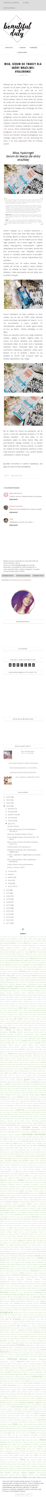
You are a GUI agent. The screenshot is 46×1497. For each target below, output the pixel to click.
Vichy (24, 1449)
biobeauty (28, 978)
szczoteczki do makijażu (38, 1417)
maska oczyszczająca (35, 1197)
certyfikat (30, 1004)
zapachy (43, 1475)
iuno (42, 1105)
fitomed (30, 1073)
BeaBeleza (38, 969)
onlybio (22, 1273)
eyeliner (17, 1066)
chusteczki (25, 1006)
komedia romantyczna (31, 1129)
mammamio (29, 1182)
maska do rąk (4, 1193)
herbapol (8, 1095)
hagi (29, 1088)
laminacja (9, 1163)
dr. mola (18, 1043)
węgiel (27, 1455)
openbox (24, 1275)
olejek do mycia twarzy (18, 1266)
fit (27, 1073)
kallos (27, 1116)
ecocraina (39, 1051)
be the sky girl (29, 969)
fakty (1, 1069)
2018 (8, 902)
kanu (31, 1116)
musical (37, 1228)
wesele (17, 1455)
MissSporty (36, 1217)
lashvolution (15, 1165)
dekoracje (31, 1025)
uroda (18, 1444)
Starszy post (38, 575)
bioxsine (43, 982)
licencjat (15, 1169)
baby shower (25, 958)
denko (8, 1029)
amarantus (42, 943)
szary (21, 1417)
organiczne (34, 1277)
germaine (20, 1082)
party (40, 1288)
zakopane (24, 1475)
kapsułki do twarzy (40, 1116)
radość (11, 1356)
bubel (7, 997)
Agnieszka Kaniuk (15, 493)
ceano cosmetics (5, 1001)
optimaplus (3, 1277)
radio (6, 1356)
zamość (36, 1475)
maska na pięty (11, 1195)
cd (45, 999)
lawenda (2, 1167)
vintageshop (39, 1449)
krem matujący (37, 1143)
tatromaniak (13, 1426)
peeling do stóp (27, 1297)
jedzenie (21, 1112)
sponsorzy (9, 1402)
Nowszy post (7, 575)
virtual (16, 1451)
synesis (23, 1415)
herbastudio (25, 1095)
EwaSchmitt (30, 1064)
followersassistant (5, 1077)
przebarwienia (29, 1345)
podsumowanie (5, 1330)
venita (35, 1447)
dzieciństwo (14, 1049)
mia (8, 1214)
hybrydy (31, 1099)
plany (44, 1315)
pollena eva (14, 1332)
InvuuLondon (22, 1105)
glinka (31, 1082)
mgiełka (6, 1212)
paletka (43, 1284)
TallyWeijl (39, 1424)
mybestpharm (28, 1230)
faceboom (37, 1066)
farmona (27, 1069)
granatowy (23, 1086)
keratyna (43, 1121)
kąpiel (27, 1118)
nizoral (33, 1245)
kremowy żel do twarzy (7, 1152)
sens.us (44, 1379)
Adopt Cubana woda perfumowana (20, 864)
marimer (24, 1186)
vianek (18, 1449)
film (6, 1073)
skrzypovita (39, 1394)
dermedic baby (22, 1032)
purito (44, 1352)
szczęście (27, 1417)
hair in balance (36, 1088)
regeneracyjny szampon (7, 1361)
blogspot (36, 988)
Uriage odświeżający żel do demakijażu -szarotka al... (22, 830)
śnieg (19, 1422)
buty (34, 997)
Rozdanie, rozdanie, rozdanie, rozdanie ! (23, 772)
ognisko (19, 1260)
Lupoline (35, 1176)
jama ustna (42, 1108)
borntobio (9, 993)
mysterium (34, 1232)
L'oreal (31, 1156)
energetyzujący (8, 1060)
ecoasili (27, 1051)
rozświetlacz (39, 1372)
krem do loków (8, 1141)
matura (35, 1204)
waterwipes (42, 1453)
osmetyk (13, 1281)
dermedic (12, 1032)
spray (44, 1402)
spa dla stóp (33, 1400)
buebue (24, 997)
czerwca (11, 871)
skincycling (21, 132)
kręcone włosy (19, 1152)
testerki (24, 1428)
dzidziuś (2, 1049)
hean (40, 1090)
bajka (40, 958)
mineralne (43, 1214)
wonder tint (34, 1464)
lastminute (23, 1165)
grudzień (10, 1088)
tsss (9, 1440)
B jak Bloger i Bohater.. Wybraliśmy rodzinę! (23, 763)
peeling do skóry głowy (14, 1297)
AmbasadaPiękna (5, 945)
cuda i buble (18, 1019)
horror (10, 1099)
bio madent (21, 978)
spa (28, 1400)
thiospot (29, 1431)
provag (2, 1345)
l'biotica (19, 1156)
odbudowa (30, 1253)
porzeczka (3, 1336)
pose (8, 1336)
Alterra (25, 943)
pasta (13, 1290)
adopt (30, 939)
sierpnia (11, 821)
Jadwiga (29, 1108)
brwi (44, 995)
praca (9, 1339)
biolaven (21, 980)
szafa (31, 1415)
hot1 (13, 1099)
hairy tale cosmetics (7, 1090)
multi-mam (20, 1228)
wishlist (31, 1457)
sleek (1, 1396)
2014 (8, 914)
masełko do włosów (13, 1191)
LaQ (41, 1163)
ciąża (25, 1008)
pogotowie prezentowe (25, 1330)
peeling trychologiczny (17, 1301)
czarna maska (21, 1021)
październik (13, 1292)
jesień (44, 1112)
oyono (8, 1284)
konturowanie (42, 1132)
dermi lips (42, 1032)
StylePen (25, 1409)
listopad (7, 1173)
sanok (40, 1374)
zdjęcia (10, 1477)
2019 (8, 899)
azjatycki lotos (41, 956)
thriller (35, 1431)
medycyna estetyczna (29, 1208)
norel (38, 1245)
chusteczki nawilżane (6, 1008)
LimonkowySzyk (5, 1171)
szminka (29, 1420)
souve (19, 1400)
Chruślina (18, 1006)
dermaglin (43, 1030)
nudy (32, 1247)
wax (1, 1455)
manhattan (3, 1184)
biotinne (17, 982)
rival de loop (28, 1368)
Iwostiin (7, 1108)
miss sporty (27, 1217)
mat (1, 1204)
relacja (33, 1361)
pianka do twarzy (6, 1310)
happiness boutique (27, 1090)
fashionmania (42, 1069)
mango (44, 1182)
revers (44, 1363)
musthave (3, 1230)
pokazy (44, 1330)
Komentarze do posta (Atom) (20, 580)
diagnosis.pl (36, 1036)
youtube (43, 1470)
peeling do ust (4, 1299)
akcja (8, 941)
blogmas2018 (41, 986)
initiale (44, 1101)
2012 (8, 920)
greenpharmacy (38, 1086)
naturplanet (13, 1240)
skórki (33, 1394)
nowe (11, 1247)
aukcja (44, 954)
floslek (44, 1073)
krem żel (29, 1150)
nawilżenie (29, 1240)
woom (40, 1464)
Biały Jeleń (11, 975)
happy (36, 1090)
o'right (11, 1249)
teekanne (8, 1428)
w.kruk (2, 1453)
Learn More (20, 1494)
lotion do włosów (29, 1173)
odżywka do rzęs (31, 1258)
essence (10, 1062)
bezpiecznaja (37, 973)
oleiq (8, 1262)
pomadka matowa (5, 1334)
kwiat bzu (7, 1156)
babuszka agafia (9, 958)
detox (37, 1034)
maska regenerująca (35, 1199)
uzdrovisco (24, 1447)
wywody (14, 1470)
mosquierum (17, 1225)
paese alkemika (30, 1284)
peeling (38, 1292)
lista (44, 1171)
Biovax (32, 982)
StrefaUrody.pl (33, 1407)
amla (19, 945)
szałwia (36, 1415)
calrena (43, 997)
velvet (30, 1447)
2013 (8, 917)
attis (34, 954)
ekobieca (21, 1054)
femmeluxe (25, 1071)
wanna (23, 1453)
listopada (11, 812)
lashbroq (7, 1165)
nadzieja (30, 1234)
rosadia (12, 1370)
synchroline (11, 1415)
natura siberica (27, 1238)
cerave (25, 1004)
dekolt (25, 1025)
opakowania (42, 1273)
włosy (22, 1459)
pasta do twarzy (21, 1290)
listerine (2, 1173)
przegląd (37, 1345)
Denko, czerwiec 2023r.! (16, 867)
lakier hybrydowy (6, 1160)
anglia (2, 947)
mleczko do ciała (17, 1219)
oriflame (37, 1279)
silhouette (25, 1392)
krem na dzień (15, 1145)
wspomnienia (27, 1466)
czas (41, 1021)
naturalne (43, 1238)
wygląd (7, 1468)
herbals (2, 1095)
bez (31, 973)
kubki (1, 1154)
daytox (5, 1025)
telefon (14, 1428)
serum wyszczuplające (39, 1387)
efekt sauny (3, 1054)
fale (5, 1069)
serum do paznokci (9, 1383)
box (8, 995)
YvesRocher (16, 1472)
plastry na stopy (5, 1317)
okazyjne (3, 1262)
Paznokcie (4, 1292)
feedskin (2, 1071)
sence (33, 1379)
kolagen (43, 1125)
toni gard (27, 1433)
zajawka (11, 1475)
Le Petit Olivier (22, 1167)
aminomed (14, 945)
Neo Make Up (41, 1240)
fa (26, 1066)
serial (22, 1381)
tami (44, 1424)
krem (5, 1139)
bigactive (2, 978)
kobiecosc (19, 1125)
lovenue (10, 1176)
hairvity (43, 1088)
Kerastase (10, 1121)
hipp (40, 1097)
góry (18, 1086)
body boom (12, 991)
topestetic (26, 1435)
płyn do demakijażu (13, 1319)
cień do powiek (13, 1010)
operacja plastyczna (34, 1275)
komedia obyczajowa (15, 1129)
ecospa (44, 1051)
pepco (1, 1303)
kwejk (1, 1156)
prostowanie (37, 1343)
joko (29, 1114)
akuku (28, 941)
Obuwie (28, 1249)
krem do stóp (36, 1141)
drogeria (24, 1045)
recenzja (12, 1358)
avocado (31, 956)
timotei (44, 1431)
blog (44, 984)
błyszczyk (43, 988)
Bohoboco (38, 991)
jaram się (20, 1110)
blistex (40, 984)
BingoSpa (14, 978)
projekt (8, 1343)
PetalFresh (7, 1305)
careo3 (16, 999)
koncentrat (3, 1132)
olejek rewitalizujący (15, 1271)
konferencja (11, 1132)
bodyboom (30, 991)
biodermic (35, 978)
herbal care (42, 1092)
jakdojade (35, 1108)
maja (10, 874)
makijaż (21, 1180)
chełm (44, 1004)
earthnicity (21, 1051)
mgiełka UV (3, 1214)
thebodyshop (11, 1431)
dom (38, 1041)
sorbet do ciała (12, 1400)
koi (29, 1125)
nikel (44, 1243)
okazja (38, 1260)
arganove (32, 952)
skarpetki (2, 1394)
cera (31, 1001)
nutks (40, 1247)
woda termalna (37, 1462)
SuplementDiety (19, 1413)
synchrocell (3, 1415)
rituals (21, 1368)
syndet (17, 1415)
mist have (43, 1217)
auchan (38, 954)
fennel (31, 1071)
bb (8, 969)
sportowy (16, 1402)
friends (44, 1077)
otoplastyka (37, 1281)
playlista (19, 1317)
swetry (29, 1413)
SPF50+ (2, 1402)
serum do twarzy (34, 1383)
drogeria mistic (33, 1045)
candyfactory (9, 999)
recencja (2, 1359)
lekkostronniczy (41, 1167)
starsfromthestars (16, 1407)
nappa (25, 1236)
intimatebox (9, 1105)
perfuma (30, 1303)
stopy (26, 1407)
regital (28, 1361)
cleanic (26, 1012)
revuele (44, 1366)
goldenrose (37, 1084)
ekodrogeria (28, 1054)
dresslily (10, 1045)
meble (39, 1206)
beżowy (44, 973)
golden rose (29, 1084)
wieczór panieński (5, 1457)
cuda (10, 1019)
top (14, 1435)
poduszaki (14, 1330)
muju (14, 1228)
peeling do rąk (34, 1294)
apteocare (13, 952)
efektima (11, 1054)
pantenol (9, 1288)
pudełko (33, 1347)
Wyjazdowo (26, 1468)
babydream (34, 958)
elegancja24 (36, 1054)
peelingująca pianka (32, 1301)
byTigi (38, 997)
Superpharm (9, 1413)
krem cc (15, 1139)
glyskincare (9, 1084)
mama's (22, 1182)
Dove (1, 1043)
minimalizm (12, 1217)
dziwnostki (10, 1051)
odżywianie (30, 1256)
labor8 (17, 1158)
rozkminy (25, 1372)
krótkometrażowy (30, 1152)
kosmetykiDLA (4, 1137)
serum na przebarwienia (23, 1385)
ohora (29, 1260)
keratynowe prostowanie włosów (10, 1123)
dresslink (17, 1045)
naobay (9, 1236)
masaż (23, 1189)
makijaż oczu (28, 1180)
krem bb (10, 1139)
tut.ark (27, 1440)
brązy (35, 995)
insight (17, 1103)
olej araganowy (15, 1262)
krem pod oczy (21, 1148)
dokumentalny (32, 1041)
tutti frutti (33, 1440)
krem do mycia (17, 1141)
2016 (8, 908)
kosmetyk (27, 1134)
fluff (1, 1075)
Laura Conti (42, 1165)
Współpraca (9, 8)
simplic (31, 1392)
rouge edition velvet (40, 1370)
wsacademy (18, 1466)
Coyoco (2, 1019)
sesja (8, 1389)
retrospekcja (38, 1363)
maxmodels (12, 1206)
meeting (12, 1210)
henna (36, 1092)
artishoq (18, 954)
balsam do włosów (20, 963)
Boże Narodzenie (15, 995)
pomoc (40, 1334)
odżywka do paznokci (18, 1258)
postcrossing (42, 1336)
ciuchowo (36, 1010)
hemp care (17, 1092)
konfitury (18, 1132)
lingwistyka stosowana (21, 1171)
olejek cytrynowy (27, 1264)
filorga (24, 1073)
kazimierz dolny (20, 1118)
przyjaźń (10, 1347)
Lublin (26, 1176)
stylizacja (32, 1409)
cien (29, 1008)
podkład (2, 1328)
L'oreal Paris (39, 1156)
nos (42, 1245)
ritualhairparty (13, 1368)
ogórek (24, 1260)
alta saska (20, 943)
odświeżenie (22, 1256)
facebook (30, 1066)
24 (20, 937)
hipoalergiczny (33, 1097)
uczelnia (9, 1442)
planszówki (38, 1315)
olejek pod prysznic (35, 1268)
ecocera (32, 1051)
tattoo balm (31, 1426)
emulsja (15, 1056)
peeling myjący (4, 1301)
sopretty (33, 1398)
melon (30, 1210)
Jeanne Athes (29, 1110)
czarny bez (35, 1021)
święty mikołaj (23, 1424)
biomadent (32, 980)
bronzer (40, 995)
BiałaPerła (3, 975)
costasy (44, 1017)
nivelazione (17, 1245)
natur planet (12, 1238)
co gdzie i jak (12, 1014)
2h (22, 937)
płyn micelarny (22, 1326)
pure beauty (37, 1350)
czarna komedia (11, 1021)
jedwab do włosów (12, 1112)
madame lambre (37, 1178)
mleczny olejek (37, 1221)
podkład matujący (20, 1328)
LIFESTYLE (9, 47)
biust (6, 984)
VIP (45, 1449)
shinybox (37, 1389)
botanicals (31, 993)
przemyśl (43, 1345)
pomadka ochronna (17, 1334)
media (44, 1206)
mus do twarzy (30, 1228)
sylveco (37, 1413)
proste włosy (28, 1343)
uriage (14, 1444)
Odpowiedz (13, 499)
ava (1, 956)
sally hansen (34, 1374)
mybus (35, 1230)
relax (38, 1361)
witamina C (42, 1457)
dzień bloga (38, 1049)
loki (12, 1173)
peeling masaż (41, 1299)
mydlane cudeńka (6, 1232)
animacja (9, 947)
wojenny (23, 1464)
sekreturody (9, 1379)
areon (23, 952)
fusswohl (11, 1080)
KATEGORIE (22, 52)
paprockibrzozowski (25, 1288)
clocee (39, 1012)
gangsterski (19, 1080)
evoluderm (19, 1064)
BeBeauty (22, 971)
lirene (40, 1171)
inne (12, 1103)
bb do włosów (13, 969)
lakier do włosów (40, 1158)
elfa (42, 1054)
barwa (39, 965)
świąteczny (25, 1422)
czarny (29, 1021)
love (39, 1173)
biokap (16, 980)
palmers (23, 1286)
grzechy (18, 1088)
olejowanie (35, 1271)
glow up (2, 1084)
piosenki (20, 1315)
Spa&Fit (39, 1400)
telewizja (19, 1428)
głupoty (16, 1084)
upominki (3, 1444)
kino (44, 1123)
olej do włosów (37, 1262)
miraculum (20, 1217)
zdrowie (15, 1477)
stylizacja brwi (41, 1409)
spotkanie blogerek (34, 1402)
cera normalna (10, 1004)
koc (26, 1125)
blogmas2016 (19, 986)
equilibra (25, 1060)
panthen (15, 1288)
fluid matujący (26, 1075)
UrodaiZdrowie (26, 1444)
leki (35, 1167)
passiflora (7, 1290)
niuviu (7, 1245)
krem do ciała (36, 1139)
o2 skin (16, 1249)
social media (21, 1398)
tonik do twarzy (40, 1433)
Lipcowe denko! (13, 826)
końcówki (11, 1134)
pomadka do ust (39, 1332)
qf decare (16, 1354)
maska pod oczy (24, 1199)
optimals (43, 1275)
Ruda (11, 519)
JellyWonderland (37, 1112)
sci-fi (44, 1376)
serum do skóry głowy (21, 1383)
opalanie (2, 1275)
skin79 (16, 1394)
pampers (36, 1286)
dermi (36, 1032)
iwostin (12, 1108)
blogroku (30, 988)
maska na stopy (21, 1195)
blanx (25, 984)
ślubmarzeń (41, 1420)
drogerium (43, 1045)
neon (9, 1243)
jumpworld (43, 1114)
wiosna (26, 1457)
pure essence (31, 1352)
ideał (44, 1099)
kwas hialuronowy (40, 1154)
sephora (17, 1381)
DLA (12, 1038)
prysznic (13, 1345)
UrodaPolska (35, 1444)
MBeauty (34, 1206)
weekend (11, 1455)
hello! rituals (9, 1092)
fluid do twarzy (14, 1075)
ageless (40, 939)
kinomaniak (11, 1125)
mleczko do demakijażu (31, 1219)
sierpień (13, 1392)
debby (21, 1025)
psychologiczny (25, 1347)
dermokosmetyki (29, 1034)
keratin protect (25, 1121)
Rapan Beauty (24, 1356)
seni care (38, 1379)
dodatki (24, 1041)
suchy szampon (27, 1411)
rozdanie (8, 1372)
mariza (34, 1186)
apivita (44, 950)
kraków (29, 1137)
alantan (33, 941)
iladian (13, 1101)
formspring (29, 1077)
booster (44, 991)
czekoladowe (7, 1023)
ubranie (3, 1442)
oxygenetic (3, 1284)
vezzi (13, 1449)
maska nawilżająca (21, 1197)
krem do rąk (26, 1141)
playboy (13, 1317)
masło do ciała (34, 1202)
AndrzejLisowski (41, 945)
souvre (24, 1400)
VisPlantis (22, 1451)
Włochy (17, 1460)
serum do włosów (9, 1385)
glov (45, 1082)
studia (44, 1407)
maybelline (21, 1206)
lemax (2, 1169)
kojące (32, 1125)
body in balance (22, 991)
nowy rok (28, 1247)
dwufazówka (4, 1047)
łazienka (23, 1178)
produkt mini (25, 1341)
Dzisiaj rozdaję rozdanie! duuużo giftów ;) (23, 768)
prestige (38, 1339)
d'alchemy (21, 1023)
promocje (15, 1343)
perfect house (8, 1303)
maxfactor (3, 1206)
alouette (13, 943)
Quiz (44, 1354)
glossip (41, 1082)
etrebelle (32, 1062)
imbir (17, 1101)
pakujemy (38, 1284)
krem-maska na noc (39, 1150)
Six (40, 1392)
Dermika (3, 1034)
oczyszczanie (41, 1251)
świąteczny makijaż (35, 1422)
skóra (21, 1394)
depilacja (19, 1030)
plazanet (25, 1317)
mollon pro (35, 1223)
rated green (33, 1356)
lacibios (21, 1158)
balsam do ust (9, 963)
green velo (30, 1086)
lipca (10, 824)
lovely (5, 1176)
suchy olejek (17, 1411)
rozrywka (31, 1372)
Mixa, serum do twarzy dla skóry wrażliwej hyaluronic (22, 843)
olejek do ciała (37, 1264)
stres (39, 1407)
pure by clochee (22, 1352)
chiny (1, 1006)
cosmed (32, 1017)
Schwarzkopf (36, 1376)
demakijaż (4, 1027)
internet (2, 1105)
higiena (37, 1095)
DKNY (8, 1038)
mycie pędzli (42, 1230)
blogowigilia (23, 988)
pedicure (26, 1292)
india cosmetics (31, 1101)
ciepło (30, 1010)
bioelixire (42, 978)
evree (25, 1064)
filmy (15, 1073)
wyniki (32, 1468)
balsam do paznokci (34, 960)
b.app (1, 958)
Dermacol (27, 1030)
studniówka (3, 1409)
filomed (19, 1073)
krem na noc (27, 1145)
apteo (7, 952)
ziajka (29, 1477)
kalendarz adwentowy (18, 1116)
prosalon (21, 1343)
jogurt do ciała (19, 1114)
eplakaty (19, 1060)
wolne (29, 1464)
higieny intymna (11, 1097)
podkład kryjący (10, 1328)
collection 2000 (23, 1014)
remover (9, 1363)
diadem (30, 1036)
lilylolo (44, 1169)
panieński (43, 1286)
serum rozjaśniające (15, 1387)
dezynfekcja (24, 1036)
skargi (44, 1392)
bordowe (2, 993)
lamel (37, 1160)
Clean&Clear (8, 1012)
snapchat (41, 1396)
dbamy (10, 1025)
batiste (24, 967)
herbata (32, 1095)
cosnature (38, 1017)
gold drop (22, 1084)
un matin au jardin (33, 1442)
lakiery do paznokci (21, 1160)
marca (10, 880)
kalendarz (7, 1116)
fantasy (20, 1069)
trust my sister (31, 1437)
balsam (12, 960)
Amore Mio (24, 945)
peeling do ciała (23, 1294)
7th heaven (31, 937)
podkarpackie (42, 1326)
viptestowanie (9, 1451)
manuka (17, 1186)
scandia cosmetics (25, 1376)
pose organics (15, 1336)
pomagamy (27, 1334)
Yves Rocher (5, 1472)
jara (15, 1110)
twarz (43, 1439)
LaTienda (30, 1165)
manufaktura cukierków (7, 1186)
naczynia (17, 1234)
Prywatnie (20, 1345)
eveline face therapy (6, 1064)
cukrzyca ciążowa (28, 1019)
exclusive (37, 1064)
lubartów (20, 1176)
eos (15, 1060)
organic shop (25, 1277)
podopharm (35, 1328)
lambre (32, 1160)
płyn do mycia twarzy (24, 1323)
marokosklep (42, 1186)
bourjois (3, 995)
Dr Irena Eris (9, 1043)
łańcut (18, 1178)
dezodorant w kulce (14, 1036)
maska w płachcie (12, 1202)
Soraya (38, 1398)
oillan (33, 1260)
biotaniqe (3, 982)
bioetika (2, 980)
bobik (1, 991)
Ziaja (25, 1477)
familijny (10, 1069)
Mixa (11, 120)
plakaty (26, 1315)
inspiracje (36, 1103)
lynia (5, 1178)
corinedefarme (16, 1017)
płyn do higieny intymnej (23, 1321)
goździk (14, 1086)
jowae (37, 1114)
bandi (7, 965)
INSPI (21, 1103)
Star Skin (6, 1407)
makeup (3, 1180)
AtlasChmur (28, 954)
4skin (25, 937)
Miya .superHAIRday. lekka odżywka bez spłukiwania (21, 860)
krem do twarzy (12, 1143)
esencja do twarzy (35, 1060)
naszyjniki (39, 1236)
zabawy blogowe (28, 1472)
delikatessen (42, 1025)
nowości (16, 1247)
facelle (43, 1066)
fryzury (2, 1080)
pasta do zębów (34, 1290)
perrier (2, 1305)
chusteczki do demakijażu (38, 1006)
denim (44, 1028)
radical (2, 1356)
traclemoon (42, 1435)
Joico (26, 1114)
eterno (26, 1062)
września (11, 818)
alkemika (38, 941)
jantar (11, 1110)
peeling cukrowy (10, 1294)
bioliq (27, 980)
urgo (9, 1444)
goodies (2, 1086)
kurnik (32, 1154)
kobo (23, 1125)
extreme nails (10, 1066)
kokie (35, 1125)
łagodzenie (11, 1178)
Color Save (32, 1014)
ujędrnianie (19, 1442)
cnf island (3, 1014)
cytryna (43, 1019)
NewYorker (33, 1243)
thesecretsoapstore (21, 1431)
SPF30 (44, 1400)
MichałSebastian (19, 1214)
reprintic (26, 1363)
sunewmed (36, 1411)
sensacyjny (3, 1381)
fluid (5, 1075)
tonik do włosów (5, 1435)
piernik (28, 1313)
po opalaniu (33, 1326)
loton (36, 1173)
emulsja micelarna (10, 1058)
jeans (34, 1110)
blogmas (10, 986)
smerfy (29, 1396)
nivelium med (26, 1245)
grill (6, 1088)
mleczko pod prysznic (25, 1221)
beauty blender (13, 971)
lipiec (36, 1171)
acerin (21, 939)
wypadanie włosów (40, 1468)
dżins (15, 1051)
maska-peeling (24, 1202)
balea (44, 958)
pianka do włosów (20, 1310)
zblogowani (3, 1477)
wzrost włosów (21, 1470)
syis (32, 1413)
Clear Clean (33, 1012)
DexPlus (43, 1034)
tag (35, 1424)
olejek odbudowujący (22, 1268)
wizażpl (11, 1460)
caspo (25, 999)
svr (25, 1413)
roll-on (2, 1370)
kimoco (24, 1123)
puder (38, 1347)
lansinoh (36, 1163)
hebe (44, 1090)
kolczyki (10, 1127)
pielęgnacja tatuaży (20, 1313)
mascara (28, 1189)
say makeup (15, 1376)
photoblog (28, 1305)
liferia (25, 1169)
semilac (28, 1379)
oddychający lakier (40, 1253)
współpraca (35, 1466)
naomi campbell (17, 1236)
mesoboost (43, 1210)
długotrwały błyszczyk (6, 1041)
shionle (44, 1389)
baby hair (18, 958)
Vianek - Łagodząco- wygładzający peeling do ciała (23, 856)
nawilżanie (21, 1240)
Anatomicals (32, 945)
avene (26, 956)
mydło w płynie (24, 1232)
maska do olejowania (39, 1191)
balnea (2, 960)
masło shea (42, 1202)
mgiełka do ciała (15, 1212)
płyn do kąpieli (36, 1321)
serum (27, 1381)
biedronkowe (27, 975)
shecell (19, 1389)
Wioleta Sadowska (15, 506)
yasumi (38, 1470)
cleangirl (20, 1012)
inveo (15, 1105)
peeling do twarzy (39, 1297)
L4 (45, 1156)
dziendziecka (29, 1049)
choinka (6, 1006)
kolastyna (3, 1127)
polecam (7, 1332)
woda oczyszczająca (24, 1462)
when (31, 1455)
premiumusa (16, 1339)
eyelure (23, 1066)
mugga (10, 1228)
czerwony (15, 1023)
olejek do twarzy (32, 1266)
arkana (8, 954)
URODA (22, 47)
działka (44, 1047)
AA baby (41, 937)
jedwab (39, 1110)
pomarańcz (34, 1334)
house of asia (19, 1099)
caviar (39, 999)
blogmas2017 (30, 986)
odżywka (37, 1256)
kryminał (38, 1152)
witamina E (4, 1460)
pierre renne (42, 1313)
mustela (43, 1228)
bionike (39, 980)
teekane (2, 1428)
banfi (21, 965)
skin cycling (10, 1394)
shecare (13, 1389)
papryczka (34, 1288)
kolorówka (25, 1127)
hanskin (17, 1090)
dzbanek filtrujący (34, 1047)
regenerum (20, 1361)
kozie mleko (22, 1137)
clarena (43, 1010)
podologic (29, 1328)
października (13, 814)
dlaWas (38, 1038)
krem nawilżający (39, 1145)
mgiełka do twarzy (27, 1212)
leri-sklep (8, 1169)
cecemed (14, 1001)
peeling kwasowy (31, 1299)
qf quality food (25, 1354)
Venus (40, 1446)
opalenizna (9, 1275)
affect (35, 939)
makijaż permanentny (39, 1180)
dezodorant (3, 1036)
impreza (22, 1101)
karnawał (3, 1118)
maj (45, 1178)
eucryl (37, 1062)
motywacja (39, 1225)
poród (44, 1334)
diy (5, 1038)
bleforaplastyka (32, 984)
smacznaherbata (22, 1396)
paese (23, 1284)
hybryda (26, 1099)
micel (11, 1214)
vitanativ (38, 1451)
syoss (27, 1415)
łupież (29, 1178)
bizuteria (12, 984)
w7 (5, 1453)
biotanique (10, 982)
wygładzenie (13, 1468)
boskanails (17, 993)
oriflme (44, 1279)
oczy (33, 1251)
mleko (44, 1221)
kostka (11, 1137)
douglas (43, 1041)
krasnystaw (35, 1137)
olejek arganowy (16, 1264)
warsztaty (36, 1453)
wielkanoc (15, 1457)
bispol (1, 984)
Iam (41, 1099)
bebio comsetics (32, 971)
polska (30, 1332)
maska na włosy (9, 1197)
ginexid (26, 1082)
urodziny (43, 1444)
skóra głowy (27, 1394)
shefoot (24, 1389)
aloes (1, 943)
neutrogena (25, 1243)
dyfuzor (11, 1047)
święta (15, 1424)
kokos (39, 1125)
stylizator (3, 1411)
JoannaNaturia (9, 1114)
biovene (37, 982)
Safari (21, 1374)
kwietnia (11, 877)
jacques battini (21, 1108)
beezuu (9, 973)
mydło (15, 1232)
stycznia (11, 886)
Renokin (20, 1363)
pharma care (20, 1305)
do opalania (17, 1041)
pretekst (43, 1339)
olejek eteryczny (11, 1268)
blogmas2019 (5, 988)
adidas (26, 939)
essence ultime (19, 1062)
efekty (16, 1054)
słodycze (10, 1396)
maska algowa (28, 1191)
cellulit (20, 1001)
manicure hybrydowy (23, 1184)
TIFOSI (39, 1431)
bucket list (17, 997)
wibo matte (42, 1455)
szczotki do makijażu (6, 1420)
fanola (15, 1069)
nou (45, 1245)
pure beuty (13, 1352)
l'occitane (25, 1156)
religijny (43, 1361)
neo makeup (4, 1243)
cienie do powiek (36, 1008)
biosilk (44, 980)
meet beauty (41, 1208)
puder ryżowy (9, 1350)
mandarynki (37, 1182)
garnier (27, 1079)
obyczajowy (36, 1249)
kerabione (3, 1121)
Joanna (2, 1114)
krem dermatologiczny (24, 1139)
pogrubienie (37, 1330)
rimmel (5, 1368)
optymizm (11, 1277)
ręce (1, 1368)
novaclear (3, 1247)
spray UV (30, 1404)
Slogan (5, 1396)
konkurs (34, 1132)
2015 (8, 911)
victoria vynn (31, 1449)
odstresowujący (13, 1256)
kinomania (3, 1125)
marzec (18, 1189)
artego (13, 954)
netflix (19, 1243)
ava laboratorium (8, 956)
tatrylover (24, 1426)
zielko (39, 1477)
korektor (18, 1134)
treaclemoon (3, 1437)
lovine (15, 1176)
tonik (33, 1433)
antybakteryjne (4, 950)
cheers (40, 1004)
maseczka (35, 1189)
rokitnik (43, 1368)
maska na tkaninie (33, 1195)
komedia (35, 1127)
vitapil (44, 1451)
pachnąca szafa (16, 1284)
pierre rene (34, 1313)
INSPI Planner (27, 1103)
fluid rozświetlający (39, 1075)
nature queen (4, 1240)
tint (1, 1433)
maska (21, 1191)
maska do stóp (13, 1193)
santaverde (8, 1376)
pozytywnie (3, 1339)
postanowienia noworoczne (29, 1336)
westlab (22, 1455)
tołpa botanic (16, 1433)
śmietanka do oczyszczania (8, 1422)
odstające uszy (4, 1256)
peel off (32, 1292)
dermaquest (4, 1032)
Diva (1, 1038)
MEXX (1, 1212)
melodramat (24, 1210)
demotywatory (37, 1028)
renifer (15, 1363)
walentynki (17, 1453)
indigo (39, 1101)
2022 (8, 890)
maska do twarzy (24, 1193)
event (14, 1064)
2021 (8, 893)
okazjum (43, 1260)
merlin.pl (36, 1210)
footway (13, 1077)
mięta (26, 1214)
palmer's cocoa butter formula (10, 1286)
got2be (10, 1086)
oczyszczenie (21, 1253)
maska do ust (35, 1193)
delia (36, 1025)
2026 (8, 797)
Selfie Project (22, 1379)
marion (29, 1186)
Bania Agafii (33, 965)
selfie (15, 1379)
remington (3, 1363)
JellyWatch (28, 1112)
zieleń (34, 1477)
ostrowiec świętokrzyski (24, 1281)
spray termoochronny (20, 1404)
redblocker (33, 1359)
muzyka (16, 1230)
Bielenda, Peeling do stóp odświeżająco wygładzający (22, 851)
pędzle (13, 1305)
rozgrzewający (17, 1372)
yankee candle (30, 1470)
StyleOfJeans (18, 1409)
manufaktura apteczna (38, 1184)
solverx (28, 1398)
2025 (8, 800)
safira (25, 1374)
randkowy (17, 1356)
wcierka (5, 1455)
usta (1, 1446)
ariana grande (41, 952)
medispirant (17, 1208)
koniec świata (26, 1132)
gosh (6, 1086)
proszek (44, 1343)
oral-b (17, 1277)
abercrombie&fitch (12, 939)
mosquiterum (26, 1225)
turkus (12, 1440)
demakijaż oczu (15, 1028)
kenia (44, 1118)
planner (31, 1315)
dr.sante (24, 1043)
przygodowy (4, 1347)
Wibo (36, 1455)
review (13, 1366)
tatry (18, 1426)
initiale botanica (5, 1103)
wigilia (21, 1457)
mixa (1, 1219)
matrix (29, 1204)
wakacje (10, 1453)
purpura (10, 1354)
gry (14, 1088)
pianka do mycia (40, 1308)
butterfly (30, 997)
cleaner (15, 1012)
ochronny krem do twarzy (21, 1251)
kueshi (11, 1154)
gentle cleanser (12, 1082)
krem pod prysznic (35, 1148)
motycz (33, 1225)
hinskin (26, 1097)
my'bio (21, 1230)
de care (15, 1025)
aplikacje (2, 952)
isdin (38, 1105)
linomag (31, 1171)
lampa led (25, 1163)
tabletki (30, 1424)
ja (15, 1108)
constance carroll (5, 1017)
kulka (16, 1154)
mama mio (16, 1182)
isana (34, 1105)
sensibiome (10, 1381)
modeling (10, 1223)
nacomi (11, 1234)
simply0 (36, 1392)
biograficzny (9, 980)
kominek (43, 1129)
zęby (20, 1477)
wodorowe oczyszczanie (13, 1464)
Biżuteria (19, 984)
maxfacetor (42, 1204)
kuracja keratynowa (24, 1154)
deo (14, 1030)
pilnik (9, 1315)
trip (17, 1437)
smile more (35, 1396)
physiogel (34, 1305)
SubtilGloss (9, 1411)
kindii (40, 1123)
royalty (2, 1372)
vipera (2, 1451)
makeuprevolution (11, 1180)
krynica (44, 1152)
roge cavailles (37, 1368)
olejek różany (26, 1271)
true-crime (22, 1437)
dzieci (8, 1049)
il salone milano (5, 1101)
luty (40, 1176)
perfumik (36, 1303)
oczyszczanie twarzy (8, 1253)
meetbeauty (4, 1210)
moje (15, 1223)
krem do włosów (25, 1143)
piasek (44, 1310)
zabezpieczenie (41, 1472)
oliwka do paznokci (11, 1273)
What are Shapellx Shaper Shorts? (20, 834)
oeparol (8, 1260)
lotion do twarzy (18, 1173)
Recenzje (23, 1359)
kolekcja (17, 1127)
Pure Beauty (8, 129)
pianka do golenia (11, 1308)
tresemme (11, 1437)
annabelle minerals (20, 947)
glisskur (36, 1082)
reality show (42, 1356)
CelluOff (26, 1001)
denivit (2, 1030)
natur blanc (4, 1238)
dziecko (22, 1049)
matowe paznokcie (19, 1204)
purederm (38, 1352)
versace (8, 1449)
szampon (42, 1415)
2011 (8, 923)
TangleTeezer (4, 1426)
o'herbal (5, 1249)
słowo (14, 1396)
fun (7, 1080)
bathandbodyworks (15, 967)
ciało (21, 1008)
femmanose (18, 1071)
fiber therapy (38, 1071)
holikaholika (3, 1099)
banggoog (26, 965)
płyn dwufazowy (10, 1326)
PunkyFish (30, 1350)
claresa (2, 1012)
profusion (3, 1343)
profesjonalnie (42, 1341)
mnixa (2, 1223)
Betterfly (27, 973)
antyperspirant (22, 950)
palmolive (30, 1286)
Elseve (11, 1056)
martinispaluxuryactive (7, 1189)
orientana (29, 1279)
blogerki (3, 986)
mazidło (28, 1206)
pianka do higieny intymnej (26, 1308)
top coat (19, 1435)
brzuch (2, 997)
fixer (35, 1073)
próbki (7, 1345)
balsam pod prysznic (33, 963)
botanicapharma (41, 993)
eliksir (6, 1056)
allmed (44, 941)
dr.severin (31, 1043)
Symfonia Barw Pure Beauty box (19, 847)
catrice (30, 999)
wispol (36, 1457)
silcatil (19, 1392)
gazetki (33, 1080)
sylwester (43, 1413)
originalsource (4, 1281)
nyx (1, 1249)
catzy (35, 999)
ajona (44, 939)
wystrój (9, 1470)
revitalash (19, 1366)
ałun (30, 943)
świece (10, 1424)
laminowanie (17, 1163)
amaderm (35, 943)
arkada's (2, 954)
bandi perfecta (14, 965)
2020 (8, 896)
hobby (44, 1097)
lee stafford (30, 1167)
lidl (21, 1169)
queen (40, 1354)
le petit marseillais (11, 1167)
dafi (30, 1023)
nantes (44, 1234)
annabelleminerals (34, 947)
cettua (35, 1004)
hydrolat (37, 1099)
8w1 (36, 937)
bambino (43, 963)
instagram (42, 1103)
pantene (2, 1288)
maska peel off (13, 1199)
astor (23, 954)
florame (39, 1073)
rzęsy (17, 1374)
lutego (10, 883)
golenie (44, 1084)
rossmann (29, 1370)
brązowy (30, 995)
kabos (1, 1116)
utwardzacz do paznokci (12, 1447)
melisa (17, 1210)
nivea (12, 1245)
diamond (43, 1036)
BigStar (8, 978)
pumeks (24, 1350)
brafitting (24, 995)
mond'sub (9, 1225)
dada (27, 1023)
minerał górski (4, 1217)
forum (35, 1077)
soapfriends (13, 1398)
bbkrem (21, 969)
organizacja (20, 1279)
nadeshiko (24, 1234)
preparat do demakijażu (28, 1339)
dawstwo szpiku (41, 1023)
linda (12, 1171)
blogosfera (15, 988)
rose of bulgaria (20, 1370)
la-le (13, 1158)
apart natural (36, 950)
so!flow (6, 1398)
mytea (41, 1232)
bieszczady (42, 975)
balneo (7, 960)
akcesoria (3, 941)
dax (1, 1025)
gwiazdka (24, 1088)
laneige (31, 1163)
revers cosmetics (5, 1366)
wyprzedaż (3, 1470)
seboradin (3, 1379)
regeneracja (42, 1359)
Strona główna (11, 3)
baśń (7, 967)
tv (38, 1440)
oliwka (2, 1273)
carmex (20, 999)
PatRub (43, 1290)
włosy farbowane (32, 1460)
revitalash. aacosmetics (30, 1366)
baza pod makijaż (36, 967)
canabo (2, 999)
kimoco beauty (33, 1123)
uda (14, 1442)
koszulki (15, 1137)
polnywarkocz (23, 1332)
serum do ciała (35, 1381)
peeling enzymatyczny (17, 1299)
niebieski (39, 1243)
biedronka (19, 975)
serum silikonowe (27, 1387)
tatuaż (38, 1426)
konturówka (3, 1134)
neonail (14, 1243)
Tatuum (43, 1426)
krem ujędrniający (20, 1150)
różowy (5, 1374)
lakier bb (32, 1158)
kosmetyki (40, 1134)
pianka (39, 1305)
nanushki (3, 1236)
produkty (33, 1341)
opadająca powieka (32, 1273)
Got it (29, 1494)
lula (31, 1176)
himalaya (20, 1097)
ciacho (16, 1008)
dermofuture (19, 1034)
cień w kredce (23, 1010)
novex (8, 1247)
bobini (6, 991)
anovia (44, 947)
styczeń (10, 1409)
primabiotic (11, 1341)
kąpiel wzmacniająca (35, 1118)
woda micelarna (12, 1462)
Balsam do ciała (21, 960)
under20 (43, 1442)
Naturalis (36, 1238)
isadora (29, 1105)
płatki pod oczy (34, 1317)
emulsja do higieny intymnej (28, 1056)
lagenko (26, 1158)
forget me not (21, 1077)
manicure (12, 1184)
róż (45, 1372)
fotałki (39, 1077)
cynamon (38, 1019)
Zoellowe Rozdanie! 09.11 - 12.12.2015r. (27, 752)
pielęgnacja (6, 1312)
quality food (34, 1354)
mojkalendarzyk (22, 1223)
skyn (44, 1394)
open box (16, 1275)
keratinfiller (35, 1121)
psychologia (17, 1347)
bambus (2, 965)
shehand (30, 1389)
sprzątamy (37, 1404)
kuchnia (6, 1154)
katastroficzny (10, 1118)
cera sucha (19, 1004)
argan (27, 952)
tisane (5, 1433)
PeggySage (43, 1301)
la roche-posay (5, 1158)
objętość (22, 1249)
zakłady (17, 1475)
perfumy (43, 1303)
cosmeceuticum (25, 1017)
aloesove (6, 943)
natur (44, 1236)
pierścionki (3, 1315)
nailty (35, 1234)
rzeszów (11, 1374)
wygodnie (20, 1468)
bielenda (35, 975)
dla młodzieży (30, 1038)
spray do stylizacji (6, 1404)
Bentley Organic (19, 973)
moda (6, 1223)
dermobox (10, 1034)
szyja (34, 1420)
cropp (6, 1019)
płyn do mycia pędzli (10, 1323)
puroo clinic (3, 1354)
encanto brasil (36, 1058)
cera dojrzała (38, 1001)
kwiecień (13, 1156)
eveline (43, 1062)
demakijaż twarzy (27, 1028)
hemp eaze (24, 1092)
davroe (34, 1023)
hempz (31, 1092)
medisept (10, 1208)
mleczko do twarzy (11, 1221)
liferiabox (31, 1169)
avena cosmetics (19, 956)
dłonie (43, 1038)
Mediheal (3, 1208)
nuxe (44, 1247)
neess (34, 1240)
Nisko (2, 1245)
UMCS (25, 1442)
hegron (2, 1092)
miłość (37, 1214)
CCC (43, 999)
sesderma (3, 1389)
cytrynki (2, 1021)
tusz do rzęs (20, 1440)
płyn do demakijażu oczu (31, 1319)
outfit (44, 1281)
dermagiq (35, 1030)
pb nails (20, 1292)
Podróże (43, 1328)
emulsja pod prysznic (24, 1058)
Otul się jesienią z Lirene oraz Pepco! (28, 777)
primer (18, 1341)
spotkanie (23, 1402)
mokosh (29, 1223)
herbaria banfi (16, 1095)
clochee (43, 1012)
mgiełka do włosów (40, 1212)
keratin (17, 1121)
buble (11, 997)
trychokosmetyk (41, 1437)
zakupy (30, 1475)
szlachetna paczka (20, 1420)
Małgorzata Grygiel (6, 1182)
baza (28, 967)
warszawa (29, 1453)
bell (13, 973)
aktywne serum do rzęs (17, 941)
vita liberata (30, 1451)
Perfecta (17, 1303)
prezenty (3, 1341)
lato (35, 1165)
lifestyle (38, 1169)
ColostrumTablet (41, 1014)
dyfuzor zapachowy (21, 1047)
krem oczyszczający (6, 1148)
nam (39, 1234)
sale (29, 1374)
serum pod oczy (37, 1385)
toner (22, 1433)
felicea (8, 1071)
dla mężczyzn (19, 1038)
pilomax (14, 1315)
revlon (39, 1366)
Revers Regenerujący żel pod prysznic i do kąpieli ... (23, 838)
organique (11, 1279)
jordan (33, 1114)
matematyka (7, 1204)
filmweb (10, 1073)
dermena (30, 1032)
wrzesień (11, 1466)
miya (5, 1219)
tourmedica (34, 1435)
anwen (29, 950)
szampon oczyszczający (7, 1417)
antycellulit (13, 950)
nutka (37, 1247)
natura (19, 1238)
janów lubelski (4, 1110)
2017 (8, 905)
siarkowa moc (4, 1392)
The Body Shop (33, 1428)
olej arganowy (26, 1262)
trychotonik (3, 1440)
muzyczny (10, 1230)
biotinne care (25, 982)
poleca (2, 1332)
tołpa (9, 1433)
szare (17, 1417)
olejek (8, 1264)
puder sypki (17, 1350)
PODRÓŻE (33, 47)
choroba (12, 1006)
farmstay (34, 1069)
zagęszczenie (4, 1475)
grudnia (11, 809)
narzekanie (31, 1236)
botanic (24, 993)
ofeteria (14, 1260)
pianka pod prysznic (34, 1310)
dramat (37, 1043)
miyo (9, 1219)
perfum (23, 1303)
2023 (8, 806)
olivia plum (42, 1271)
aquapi (18, 952)
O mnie (26, 3)
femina (12, 1071)
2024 (8, 803)
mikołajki (32, 1214)
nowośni (21, 1247)
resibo (31, 1363)
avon (35, 956)
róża (1, 1374)
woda (40, 1460)
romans (6, 1370)
